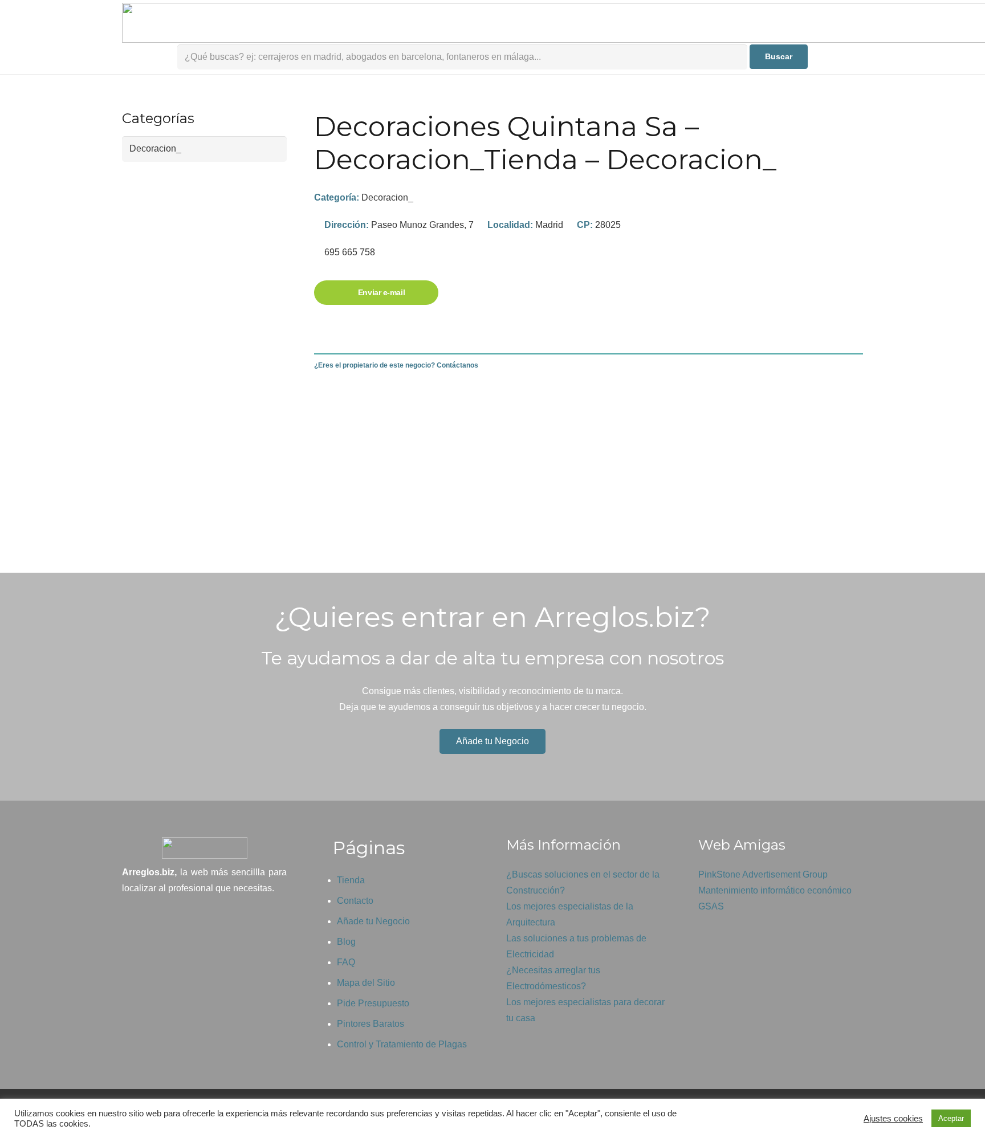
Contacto (355, 900)
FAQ (346, 962)
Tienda (351, 880)
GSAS (711, 906)
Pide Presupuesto (373, 1003)
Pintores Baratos (370, 1024)
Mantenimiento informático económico (775, 890)
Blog (346, 942)
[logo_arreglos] (204, 848)
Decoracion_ (387, 197)
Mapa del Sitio (366, 983)
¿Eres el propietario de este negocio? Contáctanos (396, 365)
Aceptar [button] (951, 1118)
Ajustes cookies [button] (893, 1118)
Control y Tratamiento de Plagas (402, 1044)
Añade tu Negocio (373, 921)
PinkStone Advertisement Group (763, 874)
